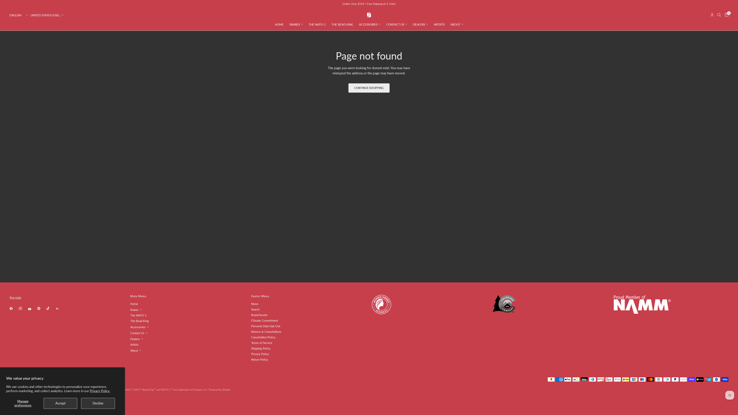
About (455, 24)
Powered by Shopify (220, 389)
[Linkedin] (60, 308)
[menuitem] (279, 24)
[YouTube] (32, 309)
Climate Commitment (264, 320)
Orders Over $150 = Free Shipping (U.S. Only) (369, 3)
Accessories (368, 24)
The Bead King (342, 24)
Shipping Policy (261, 348)
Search (255, 309)
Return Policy (259, 359)
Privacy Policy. (100, 391)
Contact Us (395, 24)
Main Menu (138, 296)
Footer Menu (260, 296)
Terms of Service (261, 342)
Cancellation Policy (263, 337)
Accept (60, 403)
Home (279, 24)
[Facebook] (14, 308)
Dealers (419, 24)
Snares (294, 24)
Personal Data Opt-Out (265, 326)
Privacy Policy (260, 354)
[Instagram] (23, 308)
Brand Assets (259, 315)
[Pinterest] (41, 308)
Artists (439, 24)
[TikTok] (51, 308)
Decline (98, 403)
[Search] (719, 15)
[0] (725, 15)
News (254, 303)
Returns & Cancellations (266, 331)
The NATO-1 (317, 24)
